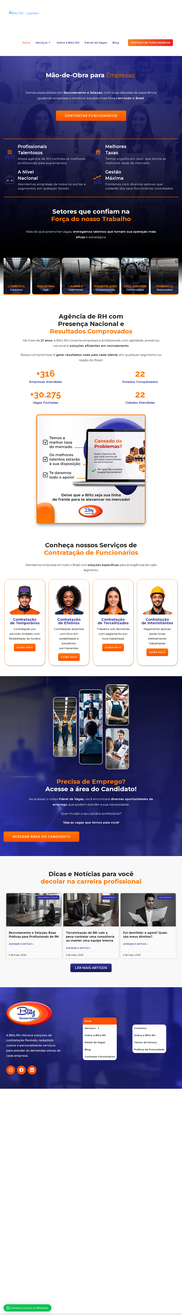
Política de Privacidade (149, 1049)
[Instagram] (10, 1070)
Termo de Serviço (145, 1042)
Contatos (140, 1028)
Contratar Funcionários (100, 1056)
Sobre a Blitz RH (95, 1035)
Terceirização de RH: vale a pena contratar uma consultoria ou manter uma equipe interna (90, 936)
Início (88, 1021)
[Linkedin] (32, 1070)
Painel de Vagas (95, 1042)
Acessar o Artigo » (21, 944)
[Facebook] (21, 1070)
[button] (91, 968)
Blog (88, 1049)
